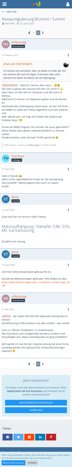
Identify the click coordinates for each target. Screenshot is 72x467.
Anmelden (36, 410)
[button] (4, 4)
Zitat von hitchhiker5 (17, 64)
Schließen (32, 462)
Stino (7, 316)
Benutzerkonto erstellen (36, 402)
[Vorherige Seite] (29, 32)
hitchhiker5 (11, 85)
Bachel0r (10, 23)
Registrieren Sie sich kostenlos (24, 391)
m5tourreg (33, 145)
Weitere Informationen (13, 462)
